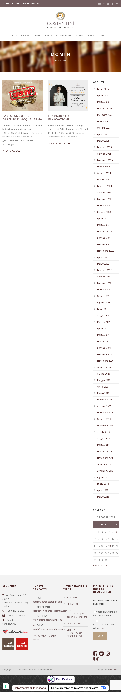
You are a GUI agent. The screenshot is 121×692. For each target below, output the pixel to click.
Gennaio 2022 (104, 276)
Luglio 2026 (103, 88)
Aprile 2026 (102, 95)
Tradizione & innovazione (59, 117)
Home (14, 35)
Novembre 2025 (105, 121)
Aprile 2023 (102, 218)
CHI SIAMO (26, 35)
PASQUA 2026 (74, 623)
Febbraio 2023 (104, 231)
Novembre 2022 (105, 250)
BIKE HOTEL (65, 35)
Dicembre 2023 (105, 198)
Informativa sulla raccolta (30, 687)
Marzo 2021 (103, 334)
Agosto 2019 (103, 431)
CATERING (79, 35)
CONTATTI (102, 35)
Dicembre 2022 (105, 244)
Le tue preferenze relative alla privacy (74, 687)
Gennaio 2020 (104, 406)
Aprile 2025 (102, 134)
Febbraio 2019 (104, 451)
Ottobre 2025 (104, 127)
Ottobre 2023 (104, 211)
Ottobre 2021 (104, 296)
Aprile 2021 (102, 328)
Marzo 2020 (103, 393)
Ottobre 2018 (104, 464)
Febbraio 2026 (104, 108)
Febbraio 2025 (104, 147)
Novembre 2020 (105, 360)
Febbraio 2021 (104, 341)
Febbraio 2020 (104, 399)
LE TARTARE (73, 604)
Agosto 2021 (103, 302)
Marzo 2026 (103, 101)
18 (109, 545)
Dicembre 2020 (105, 354)
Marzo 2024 (103, 179)
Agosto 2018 (103, 477)
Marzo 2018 (103, 496)
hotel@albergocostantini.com (48, 601)
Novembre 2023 (105, 205)
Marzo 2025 (103, 140)
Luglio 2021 (103, 308)
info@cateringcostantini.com (47, 619)
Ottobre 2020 (104, 367)
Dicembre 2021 (105, 283)
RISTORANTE (51, 35)
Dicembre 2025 (105, 114)
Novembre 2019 (105, 412)
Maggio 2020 (103, 380)
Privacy (102, 628)
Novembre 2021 (105, 289)
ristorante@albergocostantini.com (50, 610)
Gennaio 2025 (104, 153)
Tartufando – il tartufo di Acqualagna (22, 117)
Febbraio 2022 (104, 270)
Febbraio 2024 (104, 186)
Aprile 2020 (102, 386)
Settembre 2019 (105, 425)
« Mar (96, 565)
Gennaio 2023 (104, 237)
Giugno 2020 (103, 373)
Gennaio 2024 (104, 192)
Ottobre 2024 (104, 173)
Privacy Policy (39, 635)
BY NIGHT (72, 597)
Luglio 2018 (103, 483)
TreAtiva (113, 669)
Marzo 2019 (103, 444)
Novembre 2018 (105, 457)
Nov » (104, 565)
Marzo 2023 (103, 224)
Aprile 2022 (102, 257)
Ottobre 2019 (104, 419)
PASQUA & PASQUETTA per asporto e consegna (77, 613)
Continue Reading (11, 151)
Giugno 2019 (103, 438)
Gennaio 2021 (104, 347)
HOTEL (38, 35)
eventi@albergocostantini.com (48, 628)
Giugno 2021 (103, 315)
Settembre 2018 (105, 470)
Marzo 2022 (103, 263)
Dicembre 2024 (105, 160)
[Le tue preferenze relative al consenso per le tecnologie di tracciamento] (6, 686)
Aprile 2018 (102, 490)
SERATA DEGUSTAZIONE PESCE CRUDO (75, 633)
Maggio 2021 (103, 321)
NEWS (91, 35)
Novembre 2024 (105, 166)
